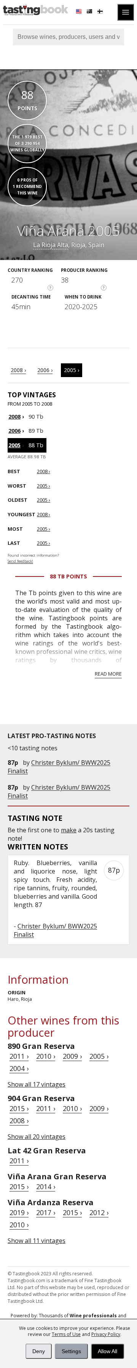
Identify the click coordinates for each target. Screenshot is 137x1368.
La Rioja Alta (50, 245)
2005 (14, 445)
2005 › (71, 370)
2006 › (45, 370)
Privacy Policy (105, 1334)
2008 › (18, 370)
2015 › (19, 1108)
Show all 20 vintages (36, 1136)
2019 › (19, 1212)
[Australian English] (90, 12)
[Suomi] (101, 12)
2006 (14, 430)
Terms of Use (66, 1334)
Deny (38, 1351)
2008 (14, 416)
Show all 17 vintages (36, 1084)
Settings (71, 1351)
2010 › (45, 1056)
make (68, 830)
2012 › (98, 1212)
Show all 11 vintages (36, 1240)
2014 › (45, 1186)
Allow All (107, 1351)
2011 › (19, 1056)
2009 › (72, 1056)
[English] (79, 12)
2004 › (19, 1068)
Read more (108, 673)
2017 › (45, 1212)
